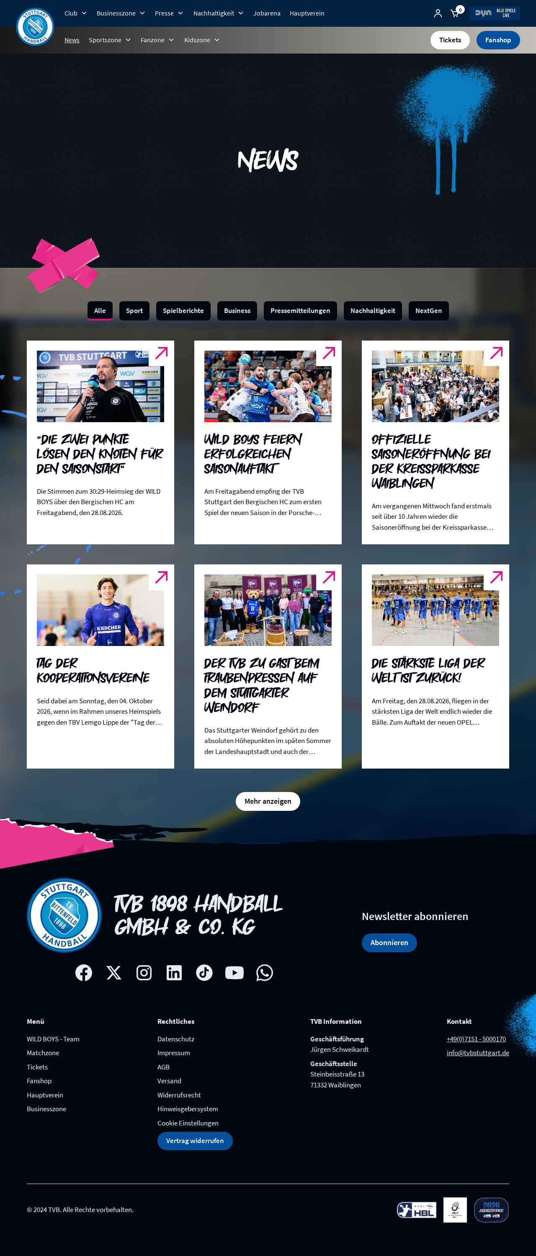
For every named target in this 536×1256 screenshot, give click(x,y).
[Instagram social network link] (144, 973)
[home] (35, 27)
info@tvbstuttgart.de (478, 1052)
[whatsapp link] (265, 973)
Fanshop (498, 39)
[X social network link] (114, 973)
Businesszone (46, 1108)
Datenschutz (175, 1038)
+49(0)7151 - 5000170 (476, 1038)
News (72, 40)
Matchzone (43, 1052)
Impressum (173, 1052)
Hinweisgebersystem (187, 1108)
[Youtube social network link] (234, 973)
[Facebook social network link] (84, 973)
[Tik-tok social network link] (204, 973)
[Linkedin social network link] (174, 973)
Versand (169, 1080)
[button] (75, 13)
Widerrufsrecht (179, 1095)
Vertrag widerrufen (195, 1140)
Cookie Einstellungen (188, 1123)
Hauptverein (307, 13)
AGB (163, 1066)
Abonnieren (389, 942)
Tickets (450, 39)
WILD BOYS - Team (53, 1038)
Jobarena (267, 13)
